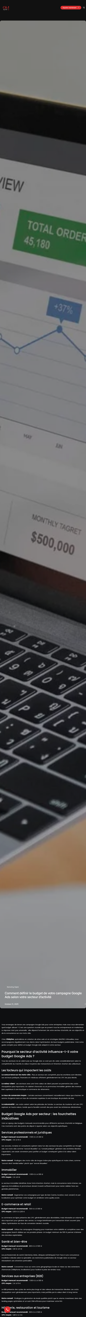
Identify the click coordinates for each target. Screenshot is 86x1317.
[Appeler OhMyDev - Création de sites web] (7, 1309)
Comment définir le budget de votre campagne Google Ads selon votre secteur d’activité (43, 995)
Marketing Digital (13, 987)
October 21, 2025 (11, 1004)
